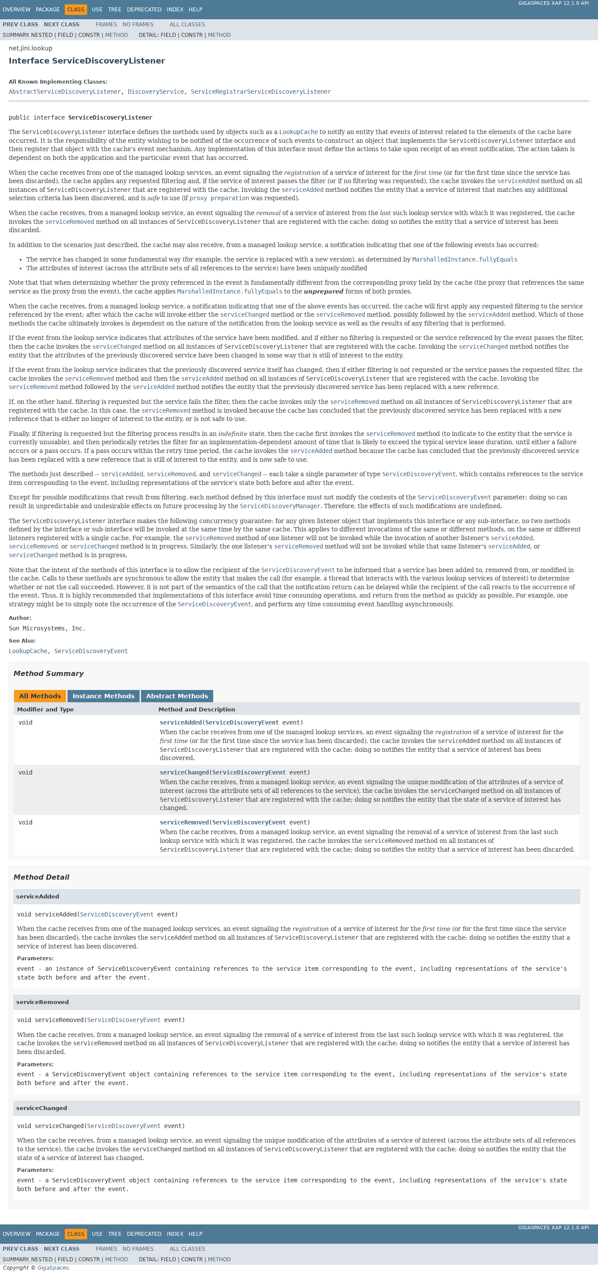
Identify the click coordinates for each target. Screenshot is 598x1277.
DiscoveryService (156, 91)
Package (48, 10)
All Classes (187, 24)
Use (97, 10)
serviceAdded (181, 722)
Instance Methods (103, 696)
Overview (17, 10)
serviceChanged (184, 772)
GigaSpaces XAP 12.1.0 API (553, 3)
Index (175, 10)
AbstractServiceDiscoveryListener (65, 91)
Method (116, 35)
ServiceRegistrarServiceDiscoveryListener (261, 91)
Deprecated (144, 10)
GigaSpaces (53, 1268)
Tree (115, 10)
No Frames (138, 24)
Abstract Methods (177, 696)
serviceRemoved (184, 822)
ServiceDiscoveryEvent (242, 722)
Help (195, 10)
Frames (106, 24)
